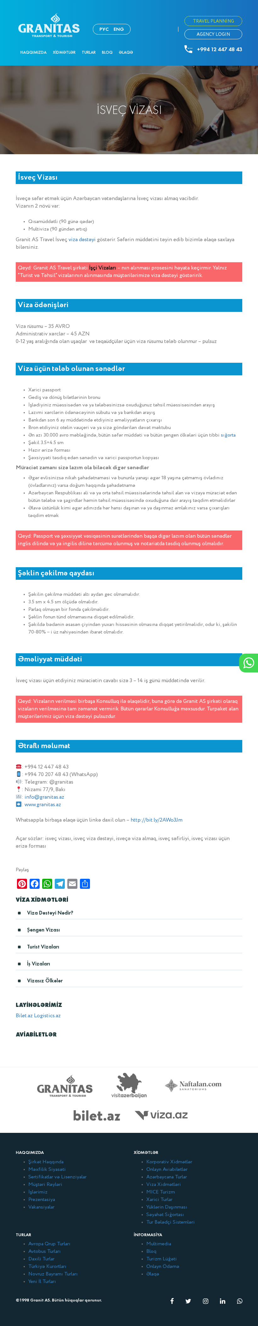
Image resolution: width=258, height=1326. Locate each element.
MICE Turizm (160, 1192)
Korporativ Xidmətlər (169, 1162)
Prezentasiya (41, 1199)
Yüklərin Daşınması (166, 1207)
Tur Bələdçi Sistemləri (170, 1222)
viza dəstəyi (82, 239)
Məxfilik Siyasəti (47, 1169)
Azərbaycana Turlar (166, 1177)
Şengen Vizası (43, 930)
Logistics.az (47, 1016)
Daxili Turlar (41, 1259)
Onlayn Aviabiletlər (167, 1169)
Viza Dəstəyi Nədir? (50, 913)
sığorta (228, 435)
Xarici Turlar (159, 1199)
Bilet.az (24, 1016)
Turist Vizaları (43, 946)
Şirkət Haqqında (46, 1162)
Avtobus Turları (44, 1251)
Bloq (107, 52)
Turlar (89, 52)
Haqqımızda (33, 52)
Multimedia (158, 1244)
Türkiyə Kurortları (47, 1266)
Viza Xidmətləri (163, 1184)
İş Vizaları (38, 963)
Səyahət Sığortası (165, 1214)
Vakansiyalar (41, 1207)
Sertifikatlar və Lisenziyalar (57, 1177)
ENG (119, 29)
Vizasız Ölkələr (45, 980)
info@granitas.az (44, 797)
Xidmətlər (64, 52)
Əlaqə (126, 52)
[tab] (129, 914)
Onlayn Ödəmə (162, 1266)
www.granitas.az (43, 804)
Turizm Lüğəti (161, 1259)
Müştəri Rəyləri (45, 1184)
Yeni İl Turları (42, 1281)
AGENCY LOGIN (213, 34)
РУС (104, 29)
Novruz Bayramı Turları (53, 1274)
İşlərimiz (38, 1192)
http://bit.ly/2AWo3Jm (156, 820)
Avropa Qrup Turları (49, 1244)
